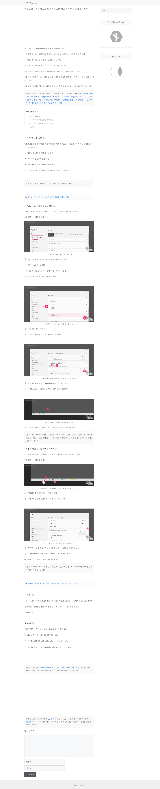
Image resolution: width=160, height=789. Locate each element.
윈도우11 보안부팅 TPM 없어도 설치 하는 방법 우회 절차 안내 (62, 100)
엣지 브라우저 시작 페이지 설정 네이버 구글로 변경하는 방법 (48, 197)
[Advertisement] (59, 27)
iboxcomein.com (45, 668)
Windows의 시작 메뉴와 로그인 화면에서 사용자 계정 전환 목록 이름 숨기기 (54, 583)
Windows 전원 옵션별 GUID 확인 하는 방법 (41, 635)
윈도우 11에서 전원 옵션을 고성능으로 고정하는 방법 (45, 629)
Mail (49, 719)
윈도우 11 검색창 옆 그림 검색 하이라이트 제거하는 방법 (46, 641)
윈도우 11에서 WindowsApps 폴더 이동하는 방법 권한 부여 (47, 647)
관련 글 (27, 622)
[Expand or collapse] (91, 111)
